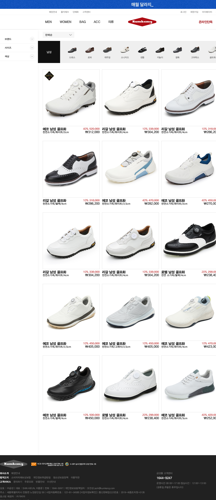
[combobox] (58, 35)
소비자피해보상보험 (21, 477)
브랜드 (8, 39)
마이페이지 (207, 12)
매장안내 (53, 12)
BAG (82, 21)
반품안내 (40, 481)
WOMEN (65, 21)
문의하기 (17, 481)
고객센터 (86, 12)
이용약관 (75, 477)
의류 (111, 21)
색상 (7, 56)
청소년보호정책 (60, 477)
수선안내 (51, 481)
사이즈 (8, 47)
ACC (97, 21)
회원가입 (194, 12)
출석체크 (65, 12)
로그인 (183, 12)
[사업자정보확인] (88, 492)
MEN (48, 21)
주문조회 (29, 481)
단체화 (76, 12)
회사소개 (4, 473)
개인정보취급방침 (42, 477)
